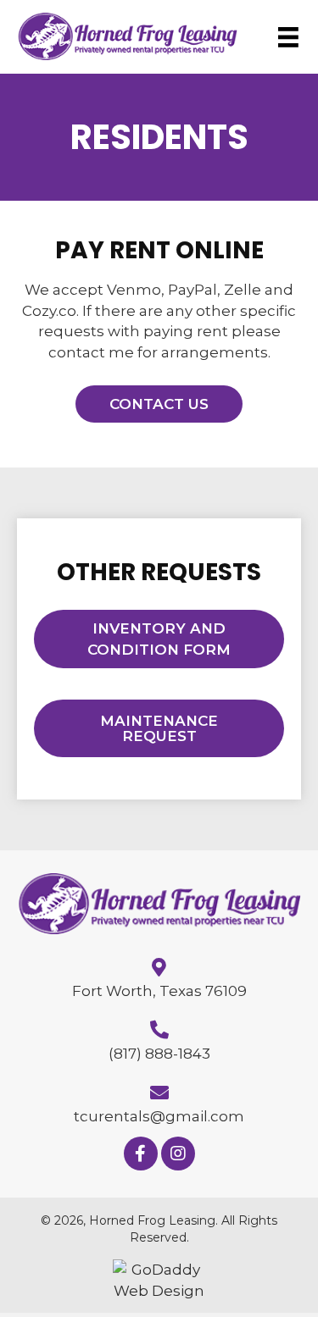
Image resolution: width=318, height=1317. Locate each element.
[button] (159, 404)
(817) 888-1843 (159, 1053)
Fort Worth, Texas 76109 (159, 990)
